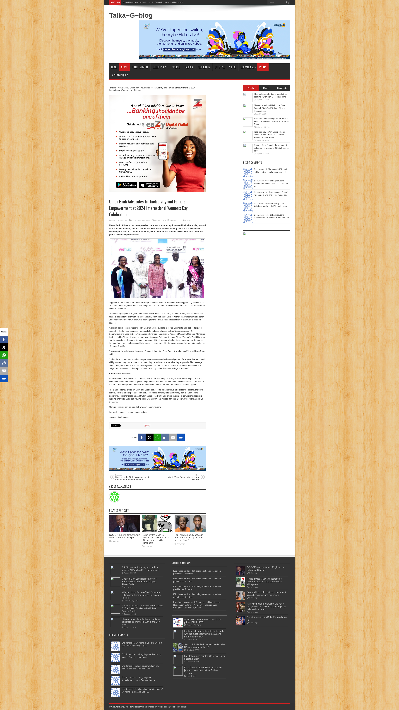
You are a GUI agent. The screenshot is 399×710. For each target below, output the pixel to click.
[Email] (173, 437)
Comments (282, 88)
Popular (251, 88)
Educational (247, 67)
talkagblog (123, 220)
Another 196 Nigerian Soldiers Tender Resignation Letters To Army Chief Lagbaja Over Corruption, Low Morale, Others (196, 605)
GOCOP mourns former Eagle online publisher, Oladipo (124, 536)
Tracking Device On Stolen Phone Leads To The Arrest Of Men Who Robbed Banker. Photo (269, 135)
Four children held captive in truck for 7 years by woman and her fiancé (189, 538)
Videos (232, 67)
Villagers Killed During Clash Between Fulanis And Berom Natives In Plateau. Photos (271, 121)
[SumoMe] (181, 437)
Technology (204, 67)
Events (262, 67)
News (124, 67)
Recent (266, 88)
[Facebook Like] (165, 437)
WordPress (162, 707)
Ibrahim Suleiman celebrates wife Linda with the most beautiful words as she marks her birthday (204, 634)
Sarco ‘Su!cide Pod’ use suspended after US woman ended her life (204, 646)
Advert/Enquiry (120, 75)
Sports (176, 67)
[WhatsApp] (157, 437)
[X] (150, 437)
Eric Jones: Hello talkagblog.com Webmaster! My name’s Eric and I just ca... (271, 218)
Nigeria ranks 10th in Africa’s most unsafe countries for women (132, 477)
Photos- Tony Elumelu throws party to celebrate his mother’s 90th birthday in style (271, 148)
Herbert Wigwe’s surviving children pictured (183, 477)
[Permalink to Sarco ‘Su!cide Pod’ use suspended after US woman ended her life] (178, 652)
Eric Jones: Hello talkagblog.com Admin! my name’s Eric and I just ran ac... (271, 184)
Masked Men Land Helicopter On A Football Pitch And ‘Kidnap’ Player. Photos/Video (269, 108)
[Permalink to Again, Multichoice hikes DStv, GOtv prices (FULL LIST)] (178, 627)
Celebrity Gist (160, 67)
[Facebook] (142, 437)
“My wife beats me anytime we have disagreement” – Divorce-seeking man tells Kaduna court (162, 2)
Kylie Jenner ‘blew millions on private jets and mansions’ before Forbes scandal (202, 670)
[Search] (287, 2)
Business (123, 88)
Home (114, 67)
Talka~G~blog (131, 15)
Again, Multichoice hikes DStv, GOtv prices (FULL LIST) (202, 621)
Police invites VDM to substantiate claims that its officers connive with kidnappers (155, 539)
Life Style (220, 67)
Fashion (189, 67)
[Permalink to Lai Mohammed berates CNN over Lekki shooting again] (178, 663)
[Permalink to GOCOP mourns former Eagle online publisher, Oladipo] (124, 531)
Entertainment (140, 67)
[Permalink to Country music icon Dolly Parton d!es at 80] (240, 624)
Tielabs (184, 707)
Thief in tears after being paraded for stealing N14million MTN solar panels (140, 568)
